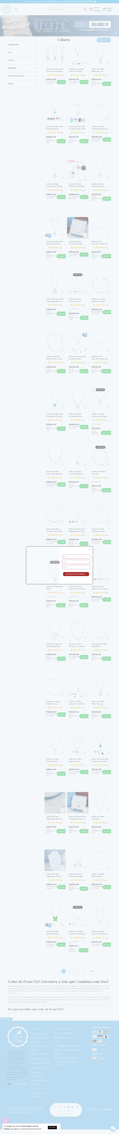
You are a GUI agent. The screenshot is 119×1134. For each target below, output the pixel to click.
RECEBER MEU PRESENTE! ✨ (76, 574)
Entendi (52, 1128)
